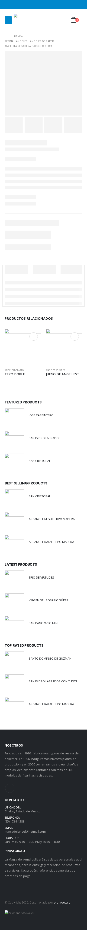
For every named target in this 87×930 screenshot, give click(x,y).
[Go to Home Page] (6, 36)
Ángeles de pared (14, 370)
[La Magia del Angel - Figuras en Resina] (23, 20)
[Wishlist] (64, 20)
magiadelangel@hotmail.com (25, 831)
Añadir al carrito (33, 336)
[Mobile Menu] (8, 20)
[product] (23, 347)
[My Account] (52, 20)
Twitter (9, 788)
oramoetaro (62, 902)
